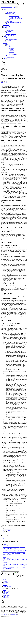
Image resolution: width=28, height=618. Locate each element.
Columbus (11, 52)
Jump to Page (4, 570)
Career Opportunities (11, 34)
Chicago (11, 49)
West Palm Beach (13, 54)
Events (5, 41)
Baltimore (11, 48)
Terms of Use (14, 614)
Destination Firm (10, 13)
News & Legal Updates (11, 39)
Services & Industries (8, 26)
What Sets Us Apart (10, 12)
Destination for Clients (14, 16)
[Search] (14, 7)
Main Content (4, 7)
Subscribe (8, 40)
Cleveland (11, 50)
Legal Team (6, 25)
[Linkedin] (4, 63)
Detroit (10, 53)
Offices (8, 45)
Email (4, 532)
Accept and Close (5, 616)
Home (4, 590)
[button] (2, 71)
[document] (14, 610)
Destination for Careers (14, 17)
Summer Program (10, 35)
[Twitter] (4, 64)
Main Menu (9, 7)
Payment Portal (6, 591)
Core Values (9, 21)
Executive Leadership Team (12, 23)
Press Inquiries (9, 55)
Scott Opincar (4, 82)
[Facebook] (3, 61)
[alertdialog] (14, 611)
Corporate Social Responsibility (13, 22)
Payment (5, 58)
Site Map (5, 596)
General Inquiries (10, 57)
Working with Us (10, 30)
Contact (5, 43)
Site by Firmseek (7, 597)
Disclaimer (5, 593)
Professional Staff (10, 32)
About (4, 9)
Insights (5, 36)
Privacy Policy (6, 595)
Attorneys (8, 31)
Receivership (6, 538)
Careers (5, 27)
